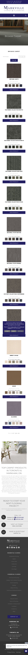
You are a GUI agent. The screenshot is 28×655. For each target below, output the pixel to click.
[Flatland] (20, 85)
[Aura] (14, 347)
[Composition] (17, 116)
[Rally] (17, 300)
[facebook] (7, 547)
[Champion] (10, 300)
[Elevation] (13, 85)
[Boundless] (13, 361)
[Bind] (14, 162)
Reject (13, 331)
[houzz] (14, 547)
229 (18, 433)
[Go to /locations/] (14, 525)
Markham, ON (10, 1)
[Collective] (13, 116)
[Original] (20, 238)
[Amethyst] (14, 408)
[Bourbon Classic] (14, 377)
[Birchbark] (17, 423)
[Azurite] (10, 423)
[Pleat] (17, 177)
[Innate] (17, 238)
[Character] (10, 116)
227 (13, 433)
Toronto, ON (9, 2)
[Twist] (20, 177)
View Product (14, 89)
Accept (7, 331)
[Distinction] (20, 116)
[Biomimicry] (14, 101)
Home (3, 18)
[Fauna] (17, 85)
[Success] (20, 300)
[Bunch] (10, 177)
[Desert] (10, 85)
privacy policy (13, 326)
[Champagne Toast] (10, 392)
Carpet (6, 18)
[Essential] (10, 238)
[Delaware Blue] (20, 361)
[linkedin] (12, 547)
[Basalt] (13, 423)
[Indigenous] (13, 238)
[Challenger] (14, 285)
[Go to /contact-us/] (14, 532)
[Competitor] (13, 300)
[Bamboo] (10, 361)
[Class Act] (13, 392)
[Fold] (13, 177)
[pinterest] (19, 547)
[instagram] (10, 547)
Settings (20, 331)
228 (16, 433)
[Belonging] (14, 224)
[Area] (14, 70)
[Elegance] (17, 392)
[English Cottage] (20, 392)
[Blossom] (20, 423)
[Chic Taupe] (17, 361)
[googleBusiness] (17, 547)
